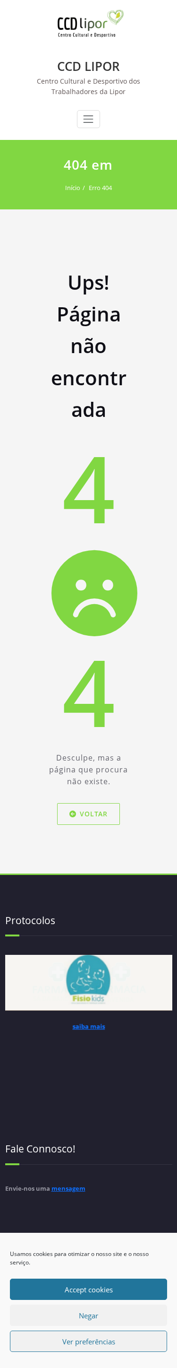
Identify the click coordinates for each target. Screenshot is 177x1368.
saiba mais (88, 1036)
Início (72, 187)
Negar (88, 1315)
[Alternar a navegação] (88, 119)
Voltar (94, 813)
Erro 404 (100, 187)
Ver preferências (88, 1341)
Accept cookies (89, 1289)
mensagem (68, 1188)
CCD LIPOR (88, 66)
